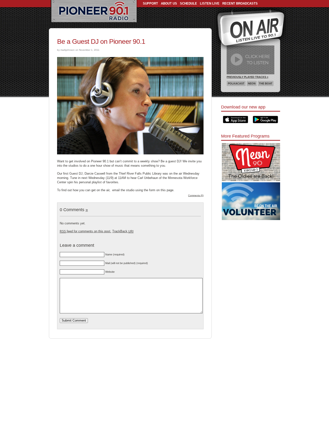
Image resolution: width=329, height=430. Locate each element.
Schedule (188, 3)
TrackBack (122, 231)
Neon (252, 83)
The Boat (265, 83)
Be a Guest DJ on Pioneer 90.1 (101, 41)
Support (150, 3)
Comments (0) (196, 195)
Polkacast (236, 83)
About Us (169, 3)
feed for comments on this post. (85, 231)
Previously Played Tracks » (247, 77)
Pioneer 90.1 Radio (94, 11)
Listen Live (209, 3)
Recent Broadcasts (240, 3)
